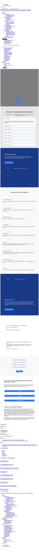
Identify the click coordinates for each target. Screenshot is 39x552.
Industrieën (4, 61)
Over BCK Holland (7, 63)
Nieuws (5, 64)
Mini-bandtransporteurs (9, 16)
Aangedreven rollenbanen (10, 21)
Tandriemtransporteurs (7, 25)
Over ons (3, 62)
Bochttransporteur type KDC (10, 32)
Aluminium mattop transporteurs (9, 19)
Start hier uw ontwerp (9, 162)
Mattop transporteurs (7, 17)
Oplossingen (4, 38)
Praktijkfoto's (6, 60)
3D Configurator (4, 455)
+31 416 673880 (5, 4)
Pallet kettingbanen (9, 28)
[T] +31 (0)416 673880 (3, 430)
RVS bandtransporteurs (9, 15)
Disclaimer (2, 493)
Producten (3, 13)
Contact (3, 456)
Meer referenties (19, 371)
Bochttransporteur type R (10, 31)
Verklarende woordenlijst (29, 493)
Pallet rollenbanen (7, 57)
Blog (5, 66)
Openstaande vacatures (19, 400)
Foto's (3, 46)
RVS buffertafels (6, 29)
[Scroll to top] (0, 551)
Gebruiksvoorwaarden (7, 493)
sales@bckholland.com (6, 5)
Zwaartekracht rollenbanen (10, 22)
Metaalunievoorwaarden (21, 493)
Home (3, 12)
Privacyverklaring (14, 493)
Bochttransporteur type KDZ (10, 33)
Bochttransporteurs (7, 30)
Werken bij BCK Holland (8, 65)
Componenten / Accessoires (8, 36)
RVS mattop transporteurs (10, 20)
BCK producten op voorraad (8, 37)
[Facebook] (2, 1)
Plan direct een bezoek (9, 309)
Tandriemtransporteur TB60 (10, 26)
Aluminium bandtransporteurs (10, 14)
